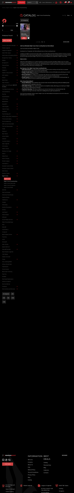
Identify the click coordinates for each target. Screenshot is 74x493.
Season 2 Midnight (10, 489)
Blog (29, 477)
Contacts (30, 462)
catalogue (22, 2)
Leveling (61, 488)
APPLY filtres (7, 40)
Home (3, 7)
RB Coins (30, 459)
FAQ (29, 467)
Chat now (8, 464)
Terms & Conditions (33, 472)
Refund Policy (31, 469)
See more (24, 38)
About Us (30, 464)
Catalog (30, 480)
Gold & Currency (10, 491)
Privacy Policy (31, 475)
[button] (68, 2)
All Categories (24, 20)
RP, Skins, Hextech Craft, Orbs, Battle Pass (47, 489)
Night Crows (9, 7)
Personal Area (47, 465)
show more (66, 41)
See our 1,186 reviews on (47, 2)
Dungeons (61, 491)
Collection (46, 470)
